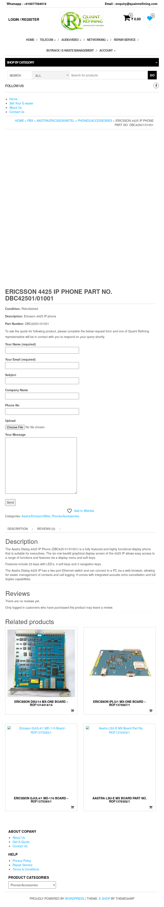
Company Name (16, 390)
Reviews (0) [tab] (46, 528)
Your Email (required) (20, 359)
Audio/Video (70, 39)
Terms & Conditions (26, 869)
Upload (10, 420)
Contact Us (16, 112)
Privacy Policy (22, 860)
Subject (10, 375)
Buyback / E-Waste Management (70, 50)
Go (152, 75)
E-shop (104, 898)
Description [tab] (17, 528)
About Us (15, 107)
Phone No (12, 405)
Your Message (15, 434)
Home (30, 39)
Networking (96, 39)
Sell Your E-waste (21, 103)
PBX (30, 120)
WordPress (74, 898)
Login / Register (23, 19)
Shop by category (20, 62)
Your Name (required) (20, 344)
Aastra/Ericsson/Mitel (55, 120)
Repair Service (124, 39)
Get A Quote (21, 842)
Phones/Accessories (95, 120)
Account (106, 50)
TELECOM (47, 39)
